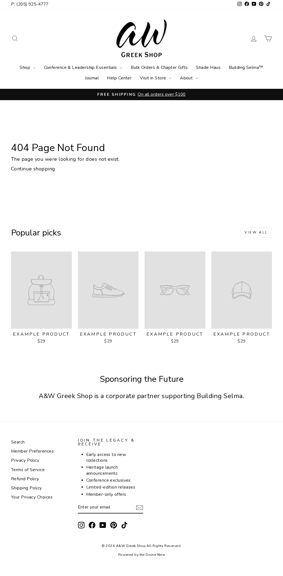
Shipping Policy (26, 488)
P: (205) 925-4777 (30, 4)
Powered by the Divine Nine (141, 554)
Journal (92, 78)
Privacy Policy (25, 460)
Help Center (119, 78)
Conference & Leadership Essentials (81, 67)
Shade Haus (208, 67)
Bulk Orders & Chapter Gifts (159, 67)
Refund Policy (25, 479)
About (187, 78)
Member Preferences (32, 451)
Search (18, 442)
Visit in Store (153, 78)
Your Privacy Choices (32, 497)
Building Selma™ (246, 67)
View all (256, 232)
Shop (25, 67)
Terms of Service (28, 470)
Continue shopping (33, 168)
